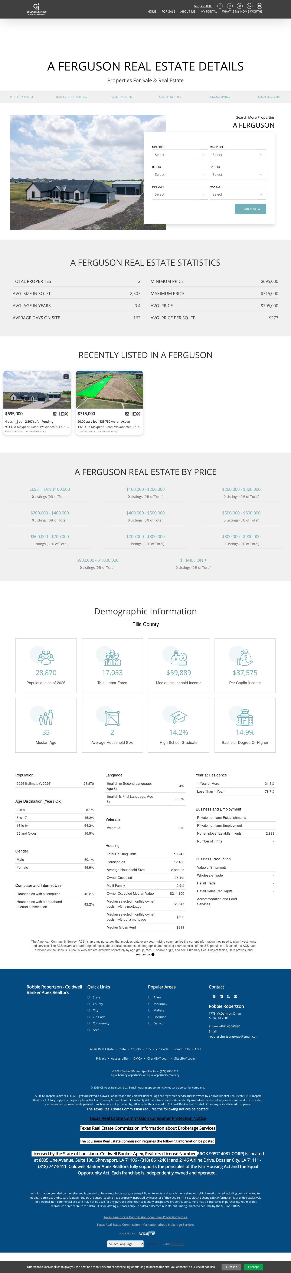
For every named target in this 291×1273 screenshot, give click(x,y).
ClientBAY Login (158, 1058)
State (96, 997)
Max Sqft (216, 186)
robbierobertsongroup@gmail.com (233, 1036)
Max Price (217, 147)
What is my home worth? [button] (242, 11)
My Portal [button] (209, 11)
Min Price (158, 147)
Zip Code (99, 1017)
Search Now (250, 209)
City (95, 1010)
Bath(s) (215, 166)
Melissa (159, 1010)
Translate (177, 1244)
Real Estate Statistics (71, 97)
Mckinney (160, 1004)
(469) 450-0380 (203, 6)
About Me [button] (188, 11)
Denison (159, 1023)
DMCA (137, 1058)
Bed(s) (156, 166)
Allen (157, 997)
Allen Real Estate (102, 1049)
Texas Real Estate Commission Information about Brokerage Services (145, 1225)
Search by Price (170, 97)
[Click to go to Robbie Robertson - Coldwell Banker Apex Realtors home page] (36, 9)
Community (101, 1023)
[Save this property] (66, 376)
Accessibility (119, 1058)
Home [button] (152, 11)
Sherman (160, 1017)
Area (96, 1030)
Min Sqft (158, 186)
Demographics (219, 97)
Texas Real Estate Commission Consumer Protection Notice (147, 1118)
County (98, 1004)
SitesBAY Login (184, 1058)
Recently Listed (121, 97)
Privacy (101, 1058)
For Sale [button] (169, 11)
